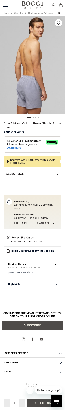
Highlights (14, 284)
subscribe (32, 325)
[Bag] (61, 4)
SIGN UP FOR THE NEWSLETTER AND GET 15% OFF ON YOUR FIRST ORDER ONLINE (32, 315)
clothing (19, 13)
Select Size (15, 174)
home (6, 13)
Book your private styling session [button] (32, 251)
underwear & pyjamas (40, 13)
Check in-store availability (34, 223)
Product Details (17, 264)
